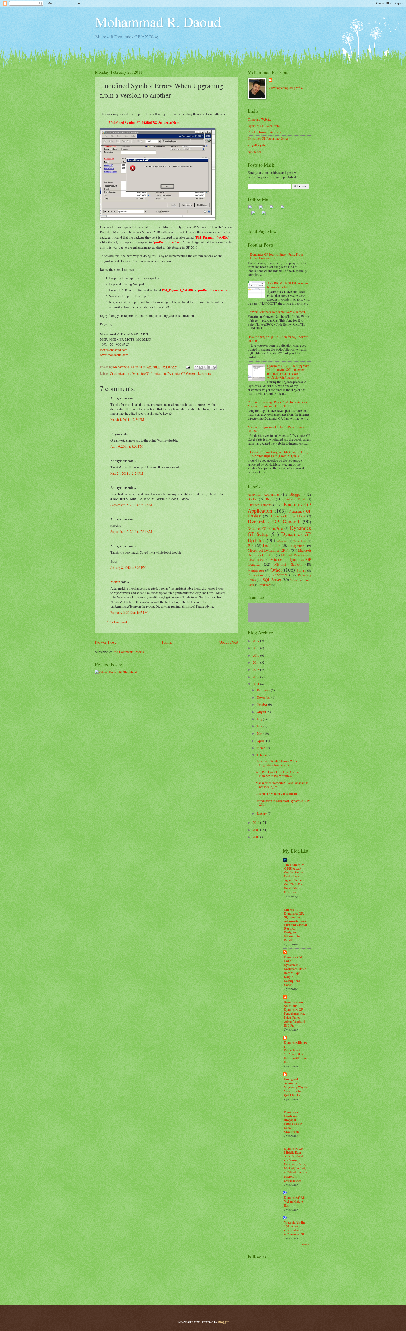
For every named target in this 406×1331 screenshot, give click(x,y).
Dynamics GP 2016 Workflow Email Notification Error (296, 1056)
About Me (254, 151)
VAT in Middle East (293, 1203)
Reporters (204, 373)
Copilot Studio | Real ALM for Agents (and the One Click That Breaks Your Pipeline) (294, 882)
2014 (256, 662)
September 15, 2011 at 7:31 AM (131, 504)
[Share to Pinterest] (214, 367)
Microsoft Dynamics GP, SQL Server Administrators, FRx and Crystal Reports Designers (295, 921)
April (261, 740)
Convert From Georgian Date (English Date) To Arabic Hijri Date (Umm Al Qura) (279, 454)
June (260, 726)
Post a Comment (116, 622)
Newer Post (105, 642)
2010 (256, 822)
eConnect (282, 541)
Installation (272, 545)
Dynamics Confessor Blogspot (291, 1116)
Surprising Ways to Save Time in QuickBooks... (296, 1091)
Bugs (269, 499)
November (264, 697)
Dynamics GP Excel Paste (288, 516)
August (262, 711)
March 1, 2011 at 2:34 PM (127, 419)
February (263, 755)
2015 (256, 655)
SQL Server (272, 579)
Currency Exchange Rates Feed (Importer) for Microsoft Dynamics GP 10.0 (277, 404)
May (260, 733)
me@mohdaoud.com (113, 349)
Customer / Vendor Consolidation (277, 793)
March (261, 747)
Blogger (295, 494)
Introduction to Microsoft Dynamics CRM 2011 (283, 802)
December (264, 690)
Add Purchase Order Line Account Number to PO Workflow (278, 774)
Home (167, 642)
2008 (256, 837)
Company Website (259, 119)
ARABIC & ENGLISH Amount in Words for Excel (288, 285)
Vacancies (295, 580)
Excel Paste (299, 541)
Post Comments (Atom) (128, 652)
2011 (256, 684)
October (262, 704)
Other (276, 569)
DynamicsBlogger (295, 1044)
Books (252, 499)
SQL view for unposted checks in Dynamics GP (294, 1230)
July (260, 719)
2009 (256, 830)
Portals (301, 570)
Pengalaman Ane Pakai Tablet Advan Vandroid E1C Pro (294, 1019)
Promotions (255, 575)
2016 (256, 648)
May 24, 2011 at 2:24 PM (126, 473)
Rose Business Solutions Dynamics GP (293, 1006)
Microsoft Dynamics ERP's (269, 550)
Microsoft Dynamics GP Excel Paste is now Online (276, 429)
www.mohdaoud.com (114, 354)
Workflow (265, 584)
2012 (256, 677)
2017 (256, 640)
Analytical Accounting (263, 494)
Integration (297, 545)
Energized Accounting (292, 1081)
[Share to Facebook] (209, 367)
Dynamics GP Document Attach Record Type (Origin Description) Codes (295, 975)
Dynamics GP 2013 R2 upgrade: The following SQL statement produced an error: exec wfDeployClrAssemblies (288, 371)
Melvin (115, 581)
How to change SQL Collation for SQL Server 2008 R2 (278, 339)
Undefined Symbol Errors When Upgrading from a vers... (277, 763)
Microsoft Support (288, 564)
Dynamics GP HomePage (265, 528)
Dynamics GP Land (293, 959)
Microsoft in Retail (292, 938)
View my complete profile (286, 87)
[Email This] (196, 367)
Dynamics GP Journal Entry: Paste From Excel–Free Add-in (276, 256)
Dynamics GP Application (149, 373)
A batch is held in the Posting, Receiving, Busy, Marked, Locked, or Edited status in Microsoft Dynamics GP (295, 1168)
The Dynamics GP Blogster (294, 866)
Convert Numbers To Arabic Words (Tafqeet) (277, 312)
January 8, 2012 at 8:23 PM (128, 567)
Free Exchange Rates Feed (265, 132)
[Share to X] (205, 367)
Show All (306, 1244)
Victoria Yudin (294, 1222)
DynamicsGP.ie (294, 1197)
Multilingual (256, 570)
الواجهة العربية (257, 145)
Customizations (120, 373)
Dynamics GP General (181, 373)
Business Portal (295, 499)
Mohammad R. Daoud (158, 21)
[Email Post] (188, 366)
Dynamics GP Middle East (293, 1150)
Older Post (228, 642)
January (262, 813)
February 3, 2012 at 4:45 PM (129, 612)
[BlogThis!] (201, 367)
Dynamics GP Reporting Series (268, 138)
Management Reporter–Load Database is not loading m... (282, 785)
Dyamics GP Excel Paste (264, 126)
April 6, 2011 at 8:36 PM (126, 446)
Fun (251, 545)
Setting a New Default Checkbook (293, 1127)
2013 (256, 669)
